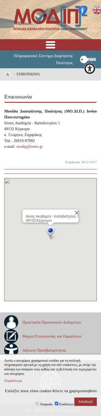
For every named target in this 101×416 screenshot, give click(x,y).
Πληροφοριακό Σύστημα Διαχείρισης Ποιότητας (43, 59)
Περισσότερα (13, 381)
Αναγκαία (46, 404)
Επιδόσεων (66, 404)
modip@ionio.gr (30, 146)
